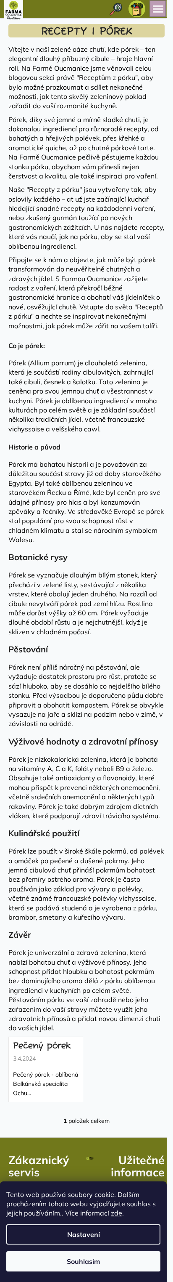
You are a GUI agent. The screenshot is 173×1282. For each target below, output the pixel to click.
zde (116, 1213)
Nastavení (83, 1234)
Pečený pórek (42, 1046)
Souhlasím (83, 1261)
